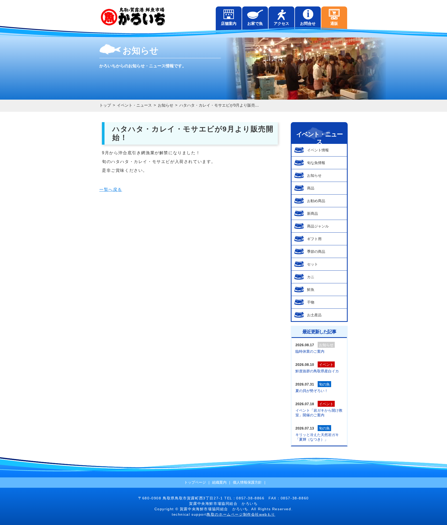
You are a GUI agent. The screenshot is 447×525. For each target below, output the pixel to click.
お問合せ (308, 23)
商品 (310, 188)
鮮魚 (310, 289)
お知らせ (314, 175)
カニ (310, 277)
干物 (310, 302)
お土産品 (314, 315)
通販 (334, 23)
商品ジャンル (318, 226)
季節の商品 (316, 251)
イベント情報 (318, 150)
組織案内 (219, 482)
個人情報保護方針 (247, 482)
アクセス (281, 23)
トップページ (195, 482)
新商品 (312, 213)
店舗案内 (228, 23)
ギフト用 (314, 239)
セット (312, 264)
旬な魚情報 (316, 163)
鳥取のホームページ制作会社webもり (241, 514)
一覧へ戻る (110, 189)
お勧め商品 (316, 201)
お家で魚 (255, 23)
